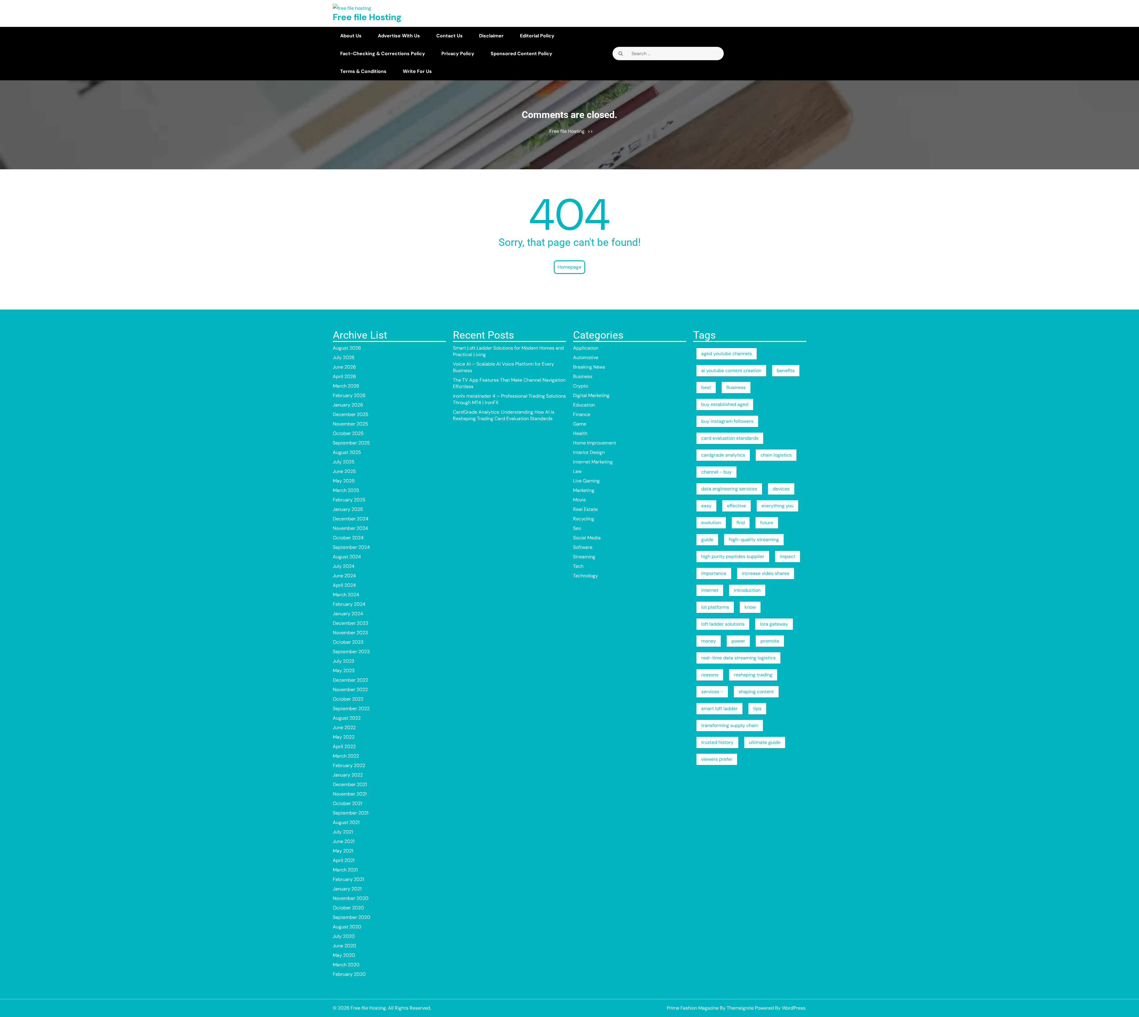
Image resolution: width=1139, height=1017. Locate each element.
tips (757, 708)
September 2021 (350, 813)
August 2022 (347, 718)
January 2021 (347, 889)
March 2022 (346, 756)
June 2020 (344, 946)
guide (707, 539)
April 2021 (343, 860)
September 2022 (351, 708)
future (766, 522)
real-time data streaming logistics (738, 658)
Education (584, 405)
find (740, 522)
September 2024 (351, 547)
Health (580, 433)
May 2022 (343, 737)
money (708, 641)
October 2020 (348, 908)
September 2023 (351, 651)
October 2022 (348, 699)
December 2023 (350, 623)
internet (709, 590)
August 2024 (347, 557)
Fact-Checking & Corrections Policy (382, 53)
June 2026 (344, 367)
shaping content (756, 691)
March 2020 (346, 965)
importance (713, 573)
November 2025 (350, 424)
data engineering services (729, 489)
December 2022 (350, 680)
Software (582, 547)
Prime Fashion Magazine (693, 1008)
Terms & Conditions (363, 71)
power (738, 641)
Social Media (587, 538)
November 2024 (350, 528)
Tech (578, 566)
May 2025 (344, 481)
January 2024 (348, 613)
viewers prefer (716, 759)
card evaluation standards (729, 438)
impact (787, 556)
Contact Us (449, 36)
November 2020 (350, 898)
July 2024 (343, 566)
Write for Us (417, 71)
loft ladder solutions (723, 624)
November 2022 (350, 689)
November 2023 (350, 632)
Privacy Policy (457, 53)
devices (781, 489)
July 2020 (344, 936)
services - (712, 691)
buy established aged (724, 404)
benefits (786, 370)
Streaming (584, 557)
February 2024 (349, 604)
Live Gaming (586, 481)
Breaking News (589, 367)
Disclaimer (491, 36)
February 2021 (348, 879)
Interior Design (589, 452)
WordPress (793, 1008)
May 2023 (343, 670)
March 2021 (345, 870)
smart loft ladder (719, 708)
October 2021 (347, 803)
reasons (709, 675)
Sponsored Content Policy (521, 53)
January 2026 (348, 405)
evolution (711, 522)
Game (579, 424)
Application (585, 348)
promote (770, 641)
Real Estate (585, 509)
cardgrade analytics (723, 455)
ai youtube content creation (731, 370)
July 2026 (343, 357)
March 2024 (346, 595)
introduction (747, 590)
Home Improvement (594, 443)
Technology (585, 576)
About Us (351, 36)
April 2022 (344, 746)
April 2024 (344, 585)
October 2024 (348, 538)
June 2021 (343, 841)
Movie (579, 500)
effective (736, 506)
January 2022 (348, 775)
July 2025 (343, 462)
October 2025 (348, 433)
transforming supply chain (729, 725)
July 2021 (343, 832)
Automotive (585, 357)
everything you (777, 506)
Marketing (583, 490)
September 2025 (351, 443)
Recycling (583, 519)
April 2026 (344, 376)
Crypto (580, 386)
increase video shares (765, 573)
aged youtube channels (726, 353)
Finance (581, 414)
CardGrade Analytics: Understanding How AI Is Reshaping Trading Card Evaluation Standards (503, 415)
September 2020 (351, 917)
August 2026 (347, 348)
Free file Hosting (367, 17)
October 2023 (348, 642)
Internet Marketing (593, 462)
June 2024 (344, 576)
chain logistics (776, 455)
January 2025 (348, 509)
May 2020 (344, 955)
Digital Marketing (591, 395)
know (750, 607)
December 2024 (350, 519)
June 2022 (344, 727)
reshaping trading (753, 675)
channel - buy (716, 472)
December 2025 (350, 414)
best (706, 387)
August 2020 (347, 927)
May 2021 (343, 851)
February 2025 (349, 500)
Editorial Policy (537, 36)
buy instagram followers (727, 421)
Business (582, 376)
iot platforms (715, 607)
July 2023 (343, 661)
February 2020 (349, 974)
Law (577, 471)
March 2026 (346, 386)
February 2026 (349, 395)
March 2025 (346, 490)
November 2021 (350, 794)
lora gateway (774, 624)
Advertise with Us (399, 36)
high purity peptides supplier (732, 556)
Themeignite (740, 1008)
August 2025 (347, 452)
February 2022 (349, 765)
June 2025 (344, 471)
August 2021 (346, 822)
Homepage (569, 267)
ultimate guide (764, 742)
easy (706, 506)
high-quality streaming (754, 539)
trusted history (717, 742)
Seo (577, 528)
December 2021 (350, 784)
